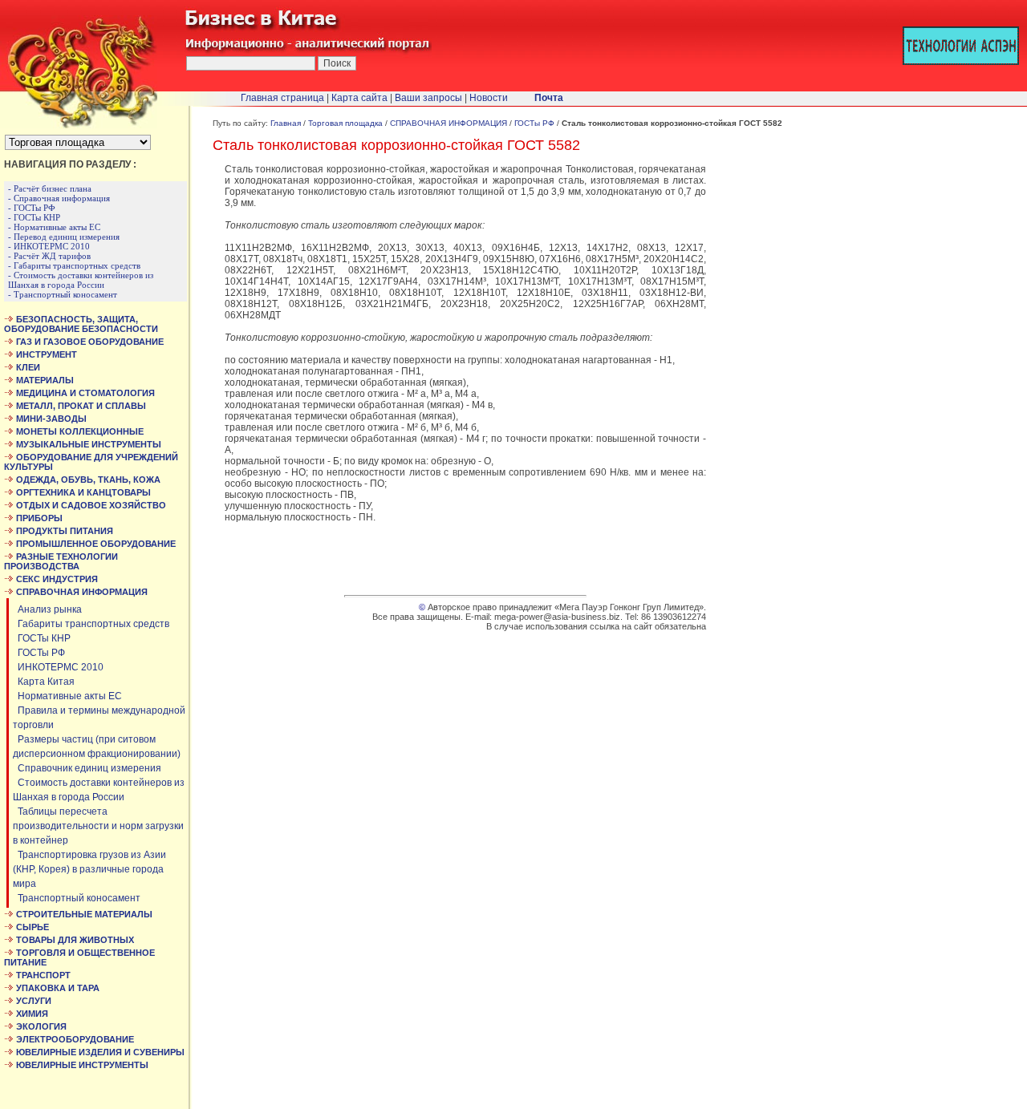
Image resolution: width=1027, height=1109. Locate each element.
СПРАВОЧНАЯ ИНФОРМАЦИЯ (448, 123)
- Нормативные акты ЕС (54, 227)
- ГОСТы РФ (31, 207)
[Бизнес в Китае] (78, 125)
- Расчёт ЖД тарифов (49, 256)
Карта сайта (359, 97)
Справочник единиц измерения (87, 768)
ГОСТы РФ (39, 652)
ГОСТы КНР (42, 638)
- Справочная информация (59, 198)
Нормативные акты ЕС (67, 696)
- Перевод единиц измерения (64, 236)
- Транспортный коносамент (62, 294)
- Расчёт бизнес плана (49, 188)
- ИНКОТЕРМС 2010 (49, 246)
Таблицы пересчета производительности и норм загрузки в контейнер (98, 826)
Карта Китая (44, 681)
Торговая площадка (345, 123)
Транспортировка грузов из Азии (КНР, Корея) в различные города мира (89, 869)
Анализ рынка (47, 609)
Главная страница (282, 97)
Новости (488, 97)
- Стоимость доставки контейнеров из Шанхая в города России (80, 279)
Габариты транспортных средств (91, 623)
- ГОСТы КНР (34, 217)
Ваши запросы (428, 97)
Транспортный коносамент (76, 898)
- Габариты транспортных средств (74, 265)
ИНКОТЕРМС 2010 (58, 667)
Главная (285, 123)
